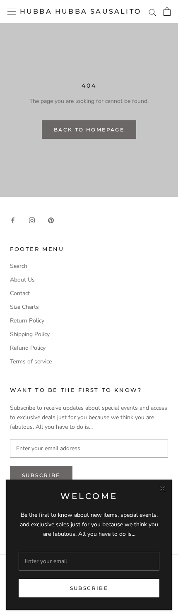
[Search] (152, 11)
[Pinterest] (51, 220)
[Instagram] (32, 220)
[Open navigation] (11, 12)
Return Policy (27, 321)
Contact (20, 293)
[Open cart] (167, 11)
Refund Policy (28, 348)
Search (18, 266)
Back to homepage (89, 130)
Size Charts (24, 307)
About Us (22, 280)
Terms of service (31, 361)
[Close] (162, 489)
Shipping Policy (30, 334)
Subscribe (89, 588)
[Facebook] (13, 220)
